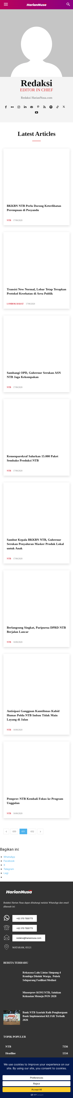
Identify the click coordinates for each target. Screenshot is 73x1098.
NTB (9, 220)
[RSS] (44, 106)
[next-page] (40, 831)
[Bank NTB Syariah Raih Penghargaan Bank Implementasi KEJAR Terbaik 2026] (11, 1017)
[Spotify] (50, 106)
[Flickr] (12, 106)
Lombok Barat (15, 304)
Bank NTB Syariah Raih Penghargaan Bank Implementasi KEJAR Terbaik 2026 (45, 1016)
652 (32, 831)
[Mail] (31, 106)
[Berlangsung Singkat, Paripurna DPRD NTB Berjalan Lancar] (36, 596)
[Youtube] (36, 112)
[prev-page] (6, 831)
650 (14, 831)
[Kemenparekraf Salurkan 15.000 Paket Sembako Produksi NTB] (36, 425)
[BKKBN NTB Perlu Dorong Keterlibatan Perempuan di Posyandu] (36, 175)
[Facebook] (5, 106)
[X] (63, 106)
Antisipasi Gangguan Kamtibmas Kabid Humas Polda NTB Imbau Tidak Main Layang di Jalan (33, 715)
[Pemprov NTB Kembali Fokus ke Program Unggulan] (36, 767)
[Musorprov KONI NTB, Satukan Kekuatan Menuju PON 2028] (11, 997)
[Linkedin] (25, 106)
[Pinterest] (38, 106)
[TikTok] (57, 106)
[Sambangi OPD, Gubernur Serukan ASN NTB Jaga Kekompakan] (36, 341)
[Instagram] (18, 106)
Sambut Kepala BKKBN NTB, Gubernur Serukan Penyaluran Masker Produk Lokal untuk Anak (35, 544)
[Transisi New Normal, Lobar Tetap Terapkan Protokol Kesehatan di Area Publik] (36, 258)
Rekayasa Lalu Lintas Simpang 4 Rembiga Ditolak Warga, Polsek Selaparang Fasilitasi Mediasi (42, 976)
